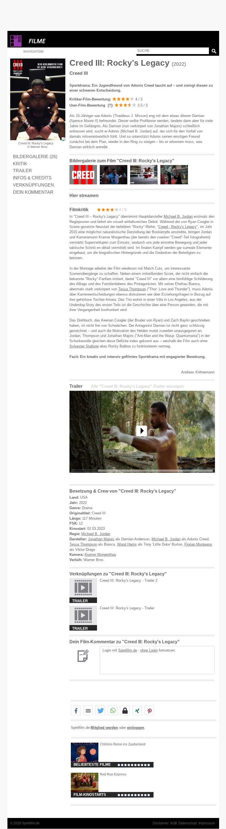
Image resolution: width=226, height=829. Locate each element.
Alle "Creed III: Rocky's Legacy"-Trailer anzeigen (137, 386)
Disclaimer (161, 823)
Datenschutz (187, 823)
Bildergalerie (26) (35, 156)
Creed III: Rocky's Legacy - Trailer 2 (128, 580)
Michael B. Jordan (178, 216)
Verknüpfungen (33, 184)
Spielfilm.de (127, 650)
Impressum (206, 823)
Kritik (20, 163)
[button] (75, 711)
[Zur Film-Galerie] (84, 183)
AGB (173, 823)
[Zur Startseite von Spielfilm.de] (15, 45)
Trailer (22, 170)
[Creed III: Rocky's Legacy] (142, 477)
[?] (109, 105)
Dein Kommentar (33, 192)
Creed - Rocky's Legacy (177, 227)
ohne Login (149, 650)
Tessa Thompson (132, 289)
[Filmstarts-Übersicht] (57, 41)
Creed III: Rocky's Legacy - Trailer (127, 608)
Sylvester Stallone (84, 346)
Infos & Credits (32, 177)
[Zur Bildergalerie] (63, 139)
